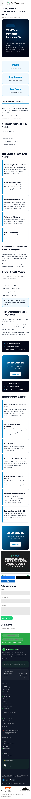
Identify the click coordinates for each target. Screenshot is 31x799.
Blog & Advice (6, 748)
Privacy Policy (6, 753)
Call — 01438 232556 (12, 635)
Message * (3, 605)
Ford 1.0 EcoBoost (7, 718)
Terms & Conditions (8, 756)
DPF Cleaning (6, 696)
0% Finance (6, 708)
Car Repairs (6, 691)
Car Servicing (6, 689)
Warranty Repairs (7, 706)
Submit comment (6, 618)
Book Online (15, 374)
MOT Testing (6, 687)
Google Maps (22, 783)
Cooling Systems (7, 699)
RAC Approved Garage (9, 744)
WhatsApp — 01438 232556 (14, 639)
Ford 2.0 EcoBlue (7, 721)
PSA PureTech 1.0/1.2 (8, 723)
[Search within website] (1, 3)
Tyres (4, 701)
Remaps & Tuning (7, 703)
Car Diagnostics (7, 694)
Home (4, 741)
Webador (8, 796)
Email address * (5, 597)
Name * (3, 589)
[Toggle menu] (29, 3)
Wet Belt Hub (6, 716)
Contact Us (6, 751)
